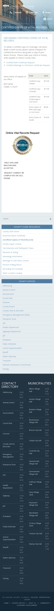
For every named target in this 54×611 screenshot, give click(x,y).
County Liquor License (12, 244)
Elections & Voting (10, 252)
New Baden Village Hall (33, 514)
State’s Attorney (9, 356)
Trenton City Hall (35, 533)
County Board (8, 306)
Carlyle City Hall (35, 440)
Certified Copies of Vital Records (18, 240)
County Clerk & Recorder (13, 310)
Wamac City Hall (35, 544)
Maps (48, 12)
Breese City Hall (35, 430)
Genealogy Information (12, 256)
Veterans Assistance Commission (17, 365)
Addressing (7, 285)
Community (45, 603)
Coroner (6, 302)
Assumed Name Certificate (14, 235)
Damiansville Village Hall (34, 462)
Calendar (33, 12)
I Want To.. (32, 603)
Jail (4, 335)
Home (6, 603)
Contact (17, 12)
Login (27, 599)
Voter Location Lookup (12, 273)
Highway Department (12, 331)
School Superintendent (12, 348)
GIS (4, 323)
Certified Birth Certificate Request (20, 62)
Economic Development (27, 605)
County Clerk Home (11, 231)
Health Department (11, 327)
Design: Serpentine (40, 597)
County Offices (18, 603)
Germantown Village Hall (34, 472)
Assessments (8, 294)
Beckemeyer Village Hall (34, 421)
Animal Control (9, 290)
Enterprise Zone (9, 319)
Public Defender (9, 344)
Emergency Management (8, 455)
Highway (6, 495)
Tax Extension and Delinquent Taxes (18, 248)
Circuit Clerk (8, 298)
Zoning (6, 369)
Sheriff (5, 352)
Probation (7, 340)
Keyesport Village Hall (33, 503)
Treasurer (7, 360)
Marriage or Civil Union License (16, 260)
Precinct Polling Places (12, 264)
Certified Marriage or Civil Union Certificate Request (28, 65)
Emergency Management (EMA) (16, 315)
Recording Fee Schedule (13, 269)
